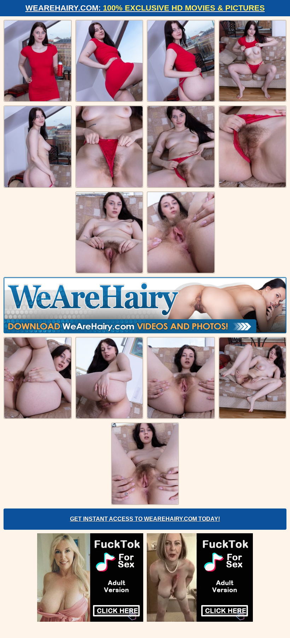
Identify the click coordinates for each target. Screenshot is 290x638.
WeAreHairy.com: (145, 8)
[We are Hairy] (145, 305)
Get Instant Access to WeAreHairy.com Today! (145, 519)
